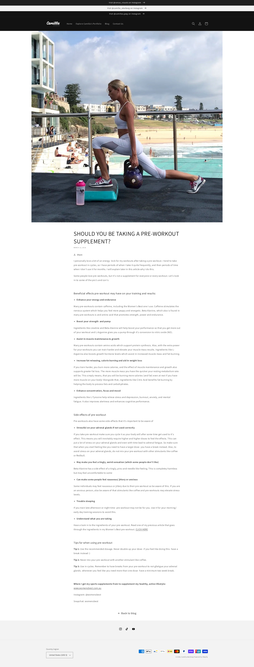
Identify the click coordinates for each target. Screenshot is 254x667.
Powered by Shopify (201, 657)
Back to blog (128, 613)
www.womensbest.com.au (87, 588)
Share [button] (79, 254)
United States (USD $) (58, 655)
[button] (193, 23)
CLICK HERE (142, 529)
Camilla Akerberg (187, 657)
